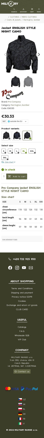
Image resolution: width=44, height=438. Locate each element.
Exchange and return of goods (22, 305)
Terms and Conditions (22, 288)
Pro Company (14, 102)
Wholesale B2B (22, 335)
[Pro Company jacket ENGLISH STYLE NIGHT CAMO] (27, 135)
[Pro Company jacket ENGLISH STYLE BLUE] (16, 135)
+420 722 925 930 (23, 259)
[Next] (38, 54)
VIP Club (22, 339)
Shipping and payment (22, 292)
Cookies (22, 301)
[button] (24, 10)
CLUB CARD (22, 309)
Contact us (23, 371)
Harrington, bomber (20, 105)
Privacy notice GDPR (22, 296)
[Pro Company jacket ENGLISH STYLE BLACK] (6, 135)
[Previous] (5, 54)
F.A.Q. (22, 331)
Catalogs (22, 327)
